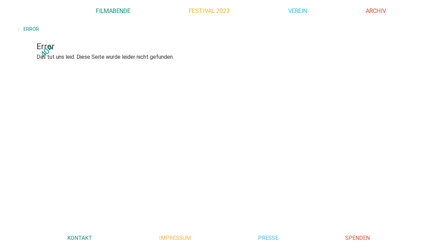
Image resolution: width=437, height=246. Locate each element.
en (426, 10)
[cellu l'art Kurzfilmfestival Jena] (33, 11)
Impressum (175, 238)
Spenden (357, 238)
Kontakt (79, 238)
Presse (268, 238)
